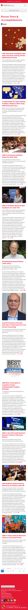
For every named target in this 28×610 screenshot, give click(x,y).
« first (3, 568)
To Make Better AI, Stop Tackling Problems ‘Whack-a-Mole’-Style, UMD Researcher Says (13, 103)
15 (24, 568)
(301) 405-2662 (10, 597)
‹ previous (8, 568)
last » (24, 571)
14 (21, 568)
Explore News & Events (14, 10)
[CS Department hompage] (14, 606)
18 (7, 571)
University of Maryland (14, 1)
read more (16, 83)
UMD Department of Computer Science (11, 5)
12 (15, 568)
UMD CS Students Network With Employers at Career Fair (13, 207)
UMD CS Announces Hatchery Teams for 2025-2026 (12, 156)
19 (10, 571)
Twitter (5, 600)
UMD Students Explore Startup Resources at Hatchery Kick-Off (13, 484)
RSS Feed (15, 600)
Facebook (2, 600)
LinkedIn (12, 600)
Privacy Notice (12, 602)
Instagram (8, 600)
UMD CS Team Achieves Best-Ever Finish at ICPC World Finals (14, 536)
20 (13, 571)
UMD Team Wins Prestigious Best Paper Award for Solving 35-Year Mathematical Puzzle (14, 55)
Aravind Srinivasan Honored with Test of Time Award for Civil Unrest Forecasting (14, 325)
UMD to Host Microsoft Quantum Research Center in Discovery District (13, 435)
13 (18, 568)
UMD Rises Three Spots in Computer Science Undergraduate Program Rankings (11, 386)
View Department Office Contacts (8, 586)
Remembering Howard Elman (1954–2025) (12, 262)
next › (20, 571)
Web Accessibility (5, 602)
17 (5, 571)
